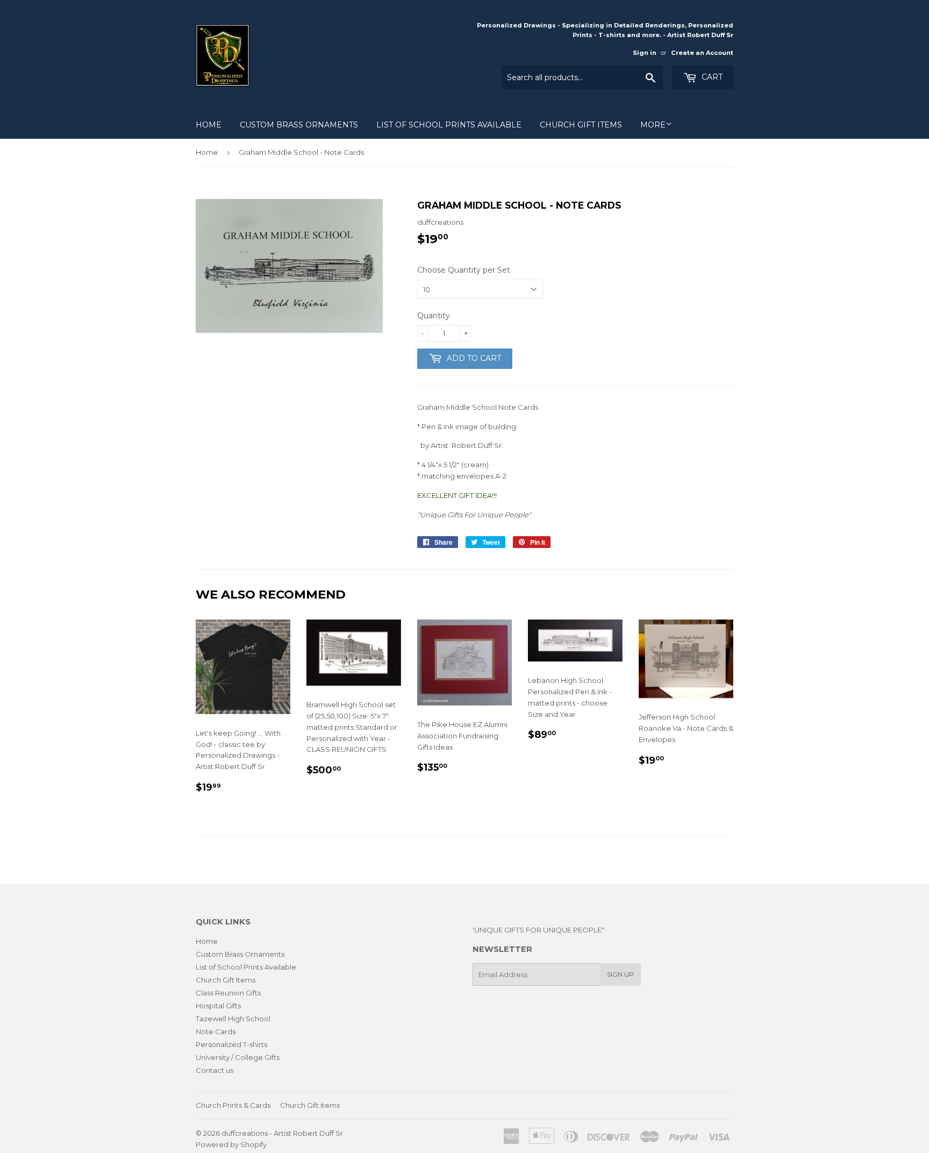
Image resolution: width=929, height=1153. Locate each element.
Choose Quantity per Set (463, 270)
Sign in (644, 52)
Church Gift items (310, 1105)
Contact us (214, 1070)
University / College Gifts (238, 1057)
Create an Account (702, 52)
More (653, 125)
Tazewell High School (233, 1018)
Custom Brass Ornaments (299, 125)
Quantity (433, 316)
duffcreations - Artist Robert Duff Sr (282, 1133)
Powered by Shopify (231, 1144)
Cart (711, 77)
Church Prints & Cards (233, 1105)
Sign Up (620, 974)
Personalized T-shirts (231, 1044)
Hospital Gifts (218, 1005)
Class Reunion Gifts (228, 992)
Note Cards (215, 1031)
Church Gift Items (581, 125)
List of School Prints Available (448, 125)
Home (208, 125)
